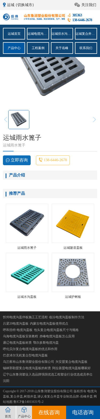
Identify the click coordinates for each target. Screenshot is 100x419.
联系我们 (85, 48)
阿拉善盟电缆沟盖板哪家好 (71, 368)
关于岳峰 (61, 48)
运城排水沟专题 (62, 34)
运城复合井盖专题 (86, 34)
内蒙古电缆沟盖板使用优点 (49, 323)
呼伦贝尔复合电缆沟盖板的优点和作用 (30, 349)
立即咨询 (19, 160)
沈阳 (6, 381)
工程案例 (38, 48)
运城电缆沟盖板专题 (38, 34)
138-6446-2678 (55, 160)
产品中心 (14, 48)
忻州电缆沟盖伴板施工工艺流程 (25, 317)
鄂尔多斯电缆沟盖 (46, 342)
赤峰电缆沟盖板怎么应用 (57, 336)
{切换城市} (24, 5)
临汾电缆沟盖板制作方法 (66, 317)
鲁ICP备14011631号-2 (28, 402)
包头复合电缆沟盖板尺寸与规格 (56, 330)
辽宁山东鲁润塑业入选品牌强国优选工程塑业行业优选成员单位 (48, 374)
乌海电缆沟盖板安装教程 (20, 336)
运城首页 (14, 34)
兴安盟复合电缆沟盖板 (71, 362)
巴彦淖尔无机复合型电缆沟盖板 (25, 355)
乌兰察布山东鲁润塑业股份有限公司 (28, 362)
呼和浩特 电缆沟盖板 (18, 330)
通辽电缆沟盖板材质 (17, 342)
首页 (8, 416)
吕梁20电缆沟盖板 (16, 323)
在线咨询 (49, 412)
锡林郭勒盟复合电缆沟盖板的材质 (27, 368)
